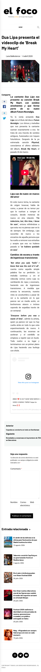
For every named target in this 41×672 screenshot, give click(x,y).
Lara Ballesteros (13, 56)
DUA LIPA (27, 409)
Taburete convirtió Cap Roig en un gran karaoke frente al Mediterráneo (25, 557)
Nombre (13, 502)
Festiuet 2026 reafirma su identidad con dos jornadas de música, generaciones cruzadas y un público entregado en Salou (24, 614)
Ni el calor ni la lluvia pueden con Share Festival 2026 (24, 574)
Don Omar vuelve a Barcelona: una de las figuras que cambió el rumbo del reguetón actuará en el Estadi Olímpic (25, 594)
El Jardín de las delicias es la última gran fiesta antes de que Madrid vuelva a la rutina (25, 540)
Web (32, 502)
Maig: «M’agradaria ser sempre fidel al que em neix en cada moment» (25, 632)
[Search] (38, 27)
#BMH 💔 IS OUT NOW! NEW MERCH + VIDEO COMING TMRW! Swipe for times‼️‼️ (27, 402)
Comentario (16, 469)
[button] (20, 27)
